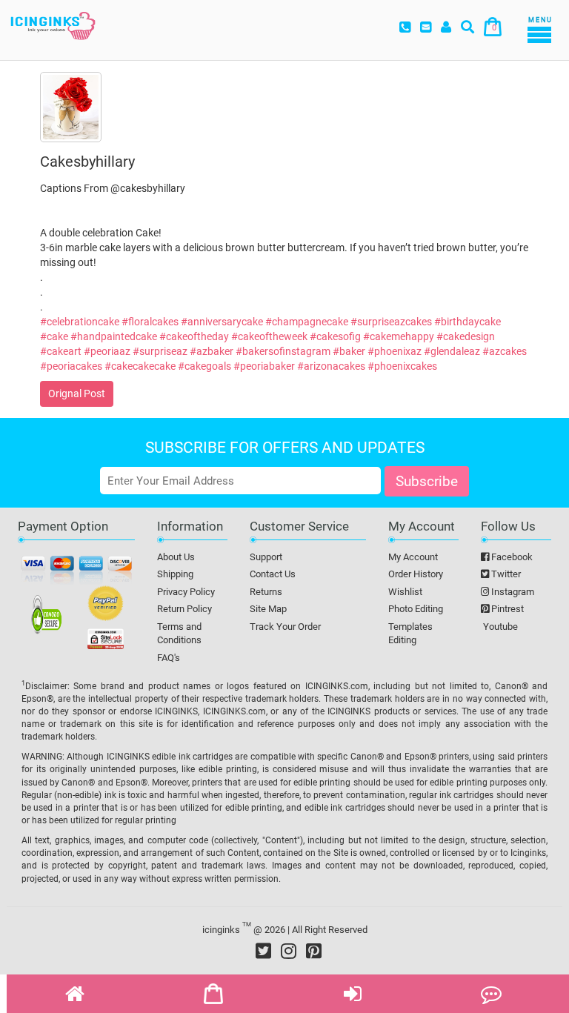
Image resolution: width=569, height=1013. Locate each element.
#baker (349, 351)
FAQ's (168, 657)
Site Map (268, 608)
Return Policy (184, 608)
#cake (54, 336)
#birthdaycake (467, 322)
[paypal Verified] (105, 606)
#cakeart (60, 351)
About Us (176, 556)
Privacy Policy (186, 591)
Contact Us (273, 573)
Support (266, 556)
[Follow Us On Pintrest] (314, 951)
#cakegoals (204, 366)
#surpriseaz (160, 351)
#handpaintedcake (113, 336)
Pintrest (506, 608)
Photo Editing (415, 608)
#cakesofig (335, 336)
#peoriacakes (71, 366)
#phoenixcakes (402, 366)
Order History (415, 573)
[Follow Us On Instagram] (288, 951)
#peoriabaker (264, 366)
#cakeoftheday (194, 336)
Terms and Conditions (179, 633)
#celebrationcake (79, 322)
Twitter (505, 573)
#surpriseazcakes (391, 322)
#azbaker (211, 351)
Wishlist (405, 591)
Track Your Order (285, 626)
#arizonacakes (331, 366)
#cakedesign (465, 336)
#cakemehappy (398, 336)
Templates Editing (410, 633)
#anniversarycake (222, 322)
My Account (413, 556)
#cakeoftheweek (269, 336)
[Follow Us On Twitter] (263, 951)
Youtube (499, 626)
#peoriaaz (107, 351)
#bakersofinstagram (283, 351)
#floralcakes (150, 322)
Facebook (511, 556)
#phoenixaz (394, 351)
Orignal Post (76, 393)
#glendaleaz (452, 351)
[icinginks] (53, 24)
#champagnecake (306, 322)
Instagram (511, 591)
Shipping (175, 573)
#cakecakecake (140, 366)
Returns (266, 591)
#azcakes (504, 351)
